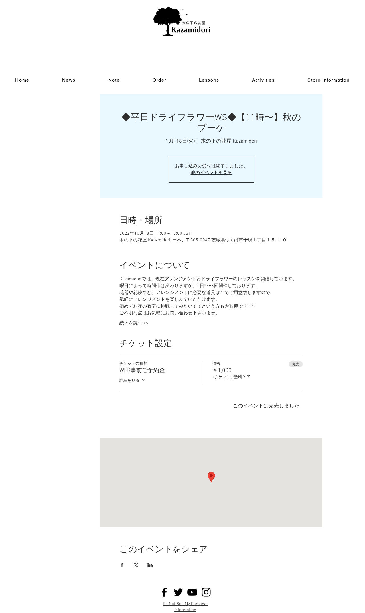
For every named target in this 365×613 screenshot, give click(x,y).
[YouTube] (192, 592)
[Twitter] (178, 592)
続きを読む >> (134, 323)
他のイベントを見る (211, 173)
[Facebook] (164, 592)
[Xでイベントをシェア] (136, 565)
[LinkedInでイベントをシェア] (150, 565)
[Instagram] (206, 592)
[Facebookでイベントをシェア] (122, 565)
